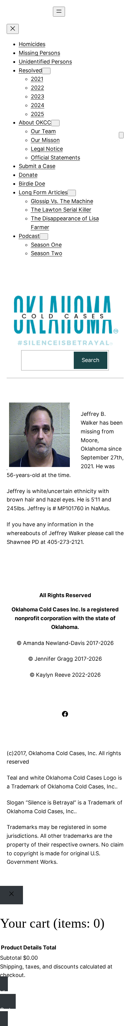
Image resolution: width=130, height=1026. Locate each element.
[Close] (11, 895)
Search (90, 360)
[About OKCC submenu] (55, 123)
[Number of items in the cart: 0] (121, 135)
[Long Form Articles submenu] (71, 193)
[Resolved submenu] (46, 71)
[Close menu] (13, 29)
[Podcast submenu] (44, 236)
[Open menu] (59, 12)
